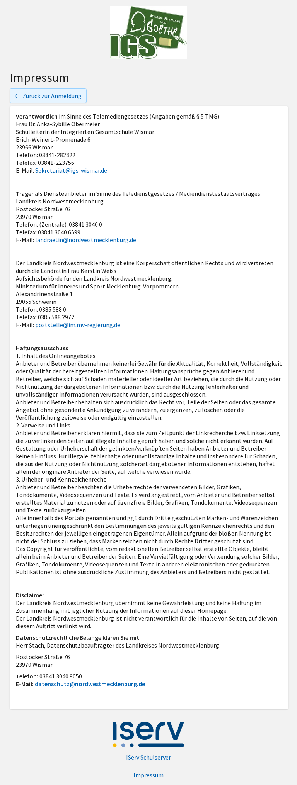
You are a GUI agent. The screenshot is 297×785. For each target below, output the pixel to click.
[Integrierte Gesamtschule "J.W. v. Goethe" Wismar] (148, 32)
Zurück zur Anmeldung (52, 96)
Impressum (148, 775)
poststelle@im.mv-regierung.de (77, 325)
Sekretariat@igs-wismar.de (71, 170)
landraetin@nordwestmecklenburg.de (85, 240)
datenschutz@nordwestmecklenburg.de (90, 684)
